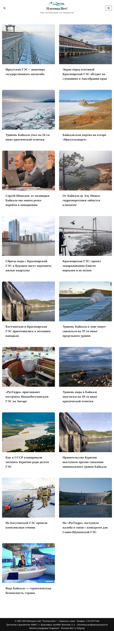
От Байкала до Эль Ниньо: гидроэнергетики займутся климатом (81, 200)
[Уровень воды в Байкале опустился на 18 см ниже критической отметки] (85, 367)
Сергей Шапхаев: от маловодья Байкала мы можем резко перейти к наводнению (27, 200)
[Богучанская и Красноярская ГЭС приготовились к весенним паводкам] (28, 301)
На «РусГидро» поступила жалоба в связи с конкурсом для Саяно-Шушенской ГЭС (85, 527)
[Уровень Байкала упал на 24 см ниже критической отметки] (28, 110)
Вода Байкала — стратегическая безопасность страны (28, 590)
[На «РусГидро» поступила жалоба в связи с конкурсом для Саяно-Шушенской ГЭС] (85, 498)
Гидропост (54, 628)
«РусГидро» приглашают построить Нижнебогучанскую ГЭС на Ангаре (27, 396)
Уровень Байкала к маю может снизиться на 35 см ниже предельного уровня (84, 331)
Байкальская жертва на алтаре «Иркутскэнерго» (84, 137)
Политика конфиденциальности (92, 624)
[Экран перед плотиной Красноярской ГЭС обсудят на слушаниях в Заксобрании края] (85, 44)
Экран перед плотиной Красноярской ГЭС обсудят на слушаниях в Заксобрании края (85, 74)
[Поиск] (4, 8)
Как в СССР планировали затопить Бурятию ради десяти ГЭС (27, 462)
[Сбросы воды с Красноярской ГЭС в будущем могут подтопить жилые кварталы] (28, 236)
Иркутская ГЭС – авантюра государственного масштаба (25, 71)
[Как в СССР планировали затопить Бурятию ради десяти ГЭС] (28, 432)
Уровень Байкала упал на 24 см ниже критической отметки (28, 137)
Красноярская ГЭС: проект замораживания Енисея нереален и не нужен (82, 265)
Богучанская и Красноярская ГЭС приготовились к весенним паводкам (28, 331)
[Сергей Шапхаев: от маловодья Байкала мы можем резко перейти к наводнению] (28, 170)
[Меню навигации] (108, 8)
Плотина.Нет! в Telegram (73, 628)
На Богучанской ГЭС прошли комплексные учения (26, 525)
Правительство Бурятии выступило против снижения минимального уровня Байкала (84, 462)
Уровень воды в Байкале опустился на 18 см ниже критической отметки (80, 396)
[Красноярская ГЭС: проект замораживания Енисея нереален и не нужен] (85, 236)
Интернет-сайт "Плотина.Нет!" (42, 620)
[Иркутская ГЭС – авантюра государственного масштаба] (28, 44)
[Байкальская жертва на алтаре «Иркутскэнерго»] (85, 110)
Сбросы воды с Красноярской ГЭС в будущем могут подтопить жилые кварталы (28, 265)
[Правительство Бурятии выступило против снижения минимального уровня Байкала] (85, 432)
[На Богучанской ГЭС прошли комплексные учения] (28, 498)
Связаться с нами (67, 620)
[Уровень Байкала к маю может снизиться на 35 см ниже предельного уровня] (85, 301)
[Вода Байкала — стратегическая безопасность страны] (28, 563)
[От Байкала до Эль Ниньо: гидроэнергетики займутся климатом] (85, 170)
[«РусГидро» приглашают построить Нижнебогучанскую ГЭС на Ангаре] (28, 367)
